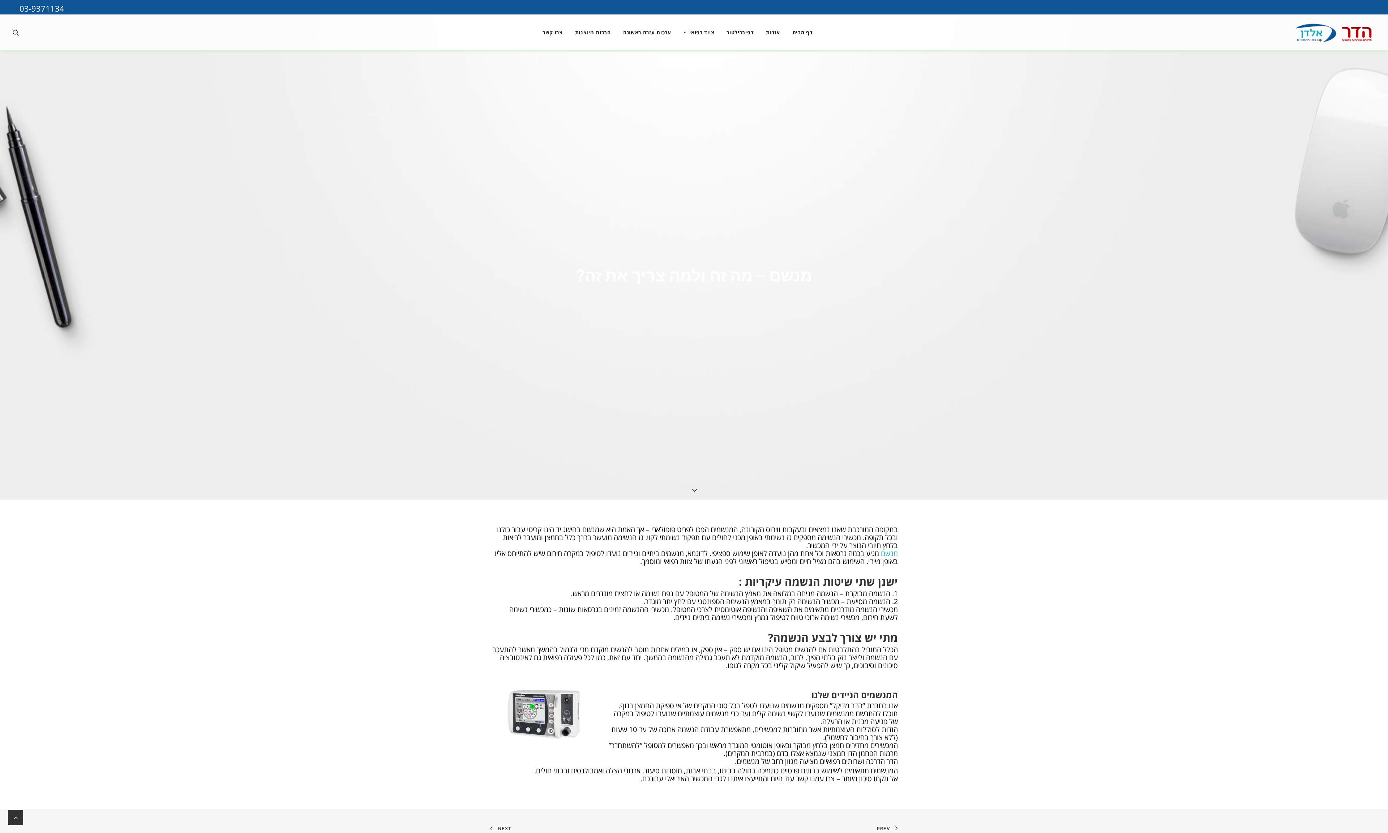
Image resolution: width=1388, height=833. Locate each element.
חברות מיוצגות (593, 32)
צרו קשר (553, 32)
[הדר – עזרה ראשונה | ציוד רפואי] (1320, 32)
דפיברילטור (740, 32)
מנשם (889, 553)
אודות (773, 32)
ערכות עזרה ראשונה (647, 32)
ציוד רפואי (701, 32)
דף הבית (802, 32)
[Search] (18, 32)
